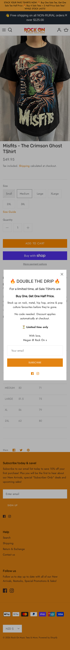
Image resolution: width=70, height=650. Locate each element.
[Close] (62, 274)
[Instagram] (37, 373)
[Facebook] (32, 373)
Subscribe (35, 362)
